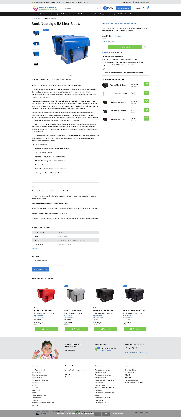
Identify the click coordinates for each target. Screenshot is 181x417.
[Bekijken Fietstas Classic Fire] (105, 119)
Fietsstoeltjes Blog (101, 402)
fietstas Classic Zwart (118, 85)
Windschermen (83, 14)
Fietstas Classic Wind (118, 111)
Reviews (69, 79)
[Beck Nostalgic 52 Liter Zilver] (75, 295)
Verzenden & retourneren (40, 380)
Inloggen (68, 374)
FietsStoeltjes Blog (123, 8)
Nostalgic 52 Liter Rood (43, 310)
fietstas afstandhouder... (119, 93)
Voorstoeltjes (44, 14)
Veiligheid (35, 400)
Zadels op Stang (123, 14)
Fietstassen (133, 14)
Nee (106, 413)
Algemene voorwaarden (39, 375)
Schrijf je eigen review (40, 269)
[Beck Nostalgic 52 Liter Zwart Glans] (134, 295)
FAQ (48, 79)
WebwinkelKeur (144, 2)
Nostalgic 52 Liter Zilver (72, 310)
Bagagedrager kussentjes (108, 14)
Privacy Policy (36, 390)
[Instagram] (133, 348)
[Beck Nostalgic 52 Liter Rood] (46, 295)
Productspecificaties (58, 79)
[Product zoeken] (97, 8)
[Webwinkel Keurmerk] (108, 8)
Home (39, 18)
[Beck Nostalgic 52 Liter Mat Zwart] (105, 295)
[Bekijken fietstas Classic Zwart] (105, 85)
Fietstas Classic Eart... (118, 102)
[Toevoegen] (146, 84)
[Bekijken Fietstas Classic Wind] (105, 111)
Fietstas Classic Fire (117, 119)
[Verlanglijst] (143, 8)
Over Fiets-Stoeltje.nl (38, 370)
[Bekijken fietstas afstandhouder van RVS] (105, 94)
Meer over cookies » (118, 413)
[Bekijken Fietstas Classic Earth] (105, 102)
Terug (35, 18)
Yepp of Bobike (100, 385)
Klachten (34, 385)
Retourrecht (35, 382)
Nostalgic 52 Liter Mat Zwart (103, 310)
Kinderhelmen (94, 14)
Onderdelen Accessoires (69, 14)
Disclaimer (35, 387)
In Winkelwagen (125, 47)
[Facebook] (126, 348)
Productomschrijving (38, 79)
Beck (107, 23)
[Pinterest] (136, 348)
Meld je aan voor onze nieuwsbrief (136, 352)
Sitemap (34, 392)
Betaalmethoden (37, 377)
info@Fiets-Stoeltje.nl (136, 382)
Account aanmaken (71, 377)
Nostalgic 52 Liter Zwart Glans (134, 310)
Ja (98, 413)
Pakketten (35, 14)
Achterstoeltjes (54, 14)
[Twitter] (129, 348)
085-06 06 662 (133, 380)
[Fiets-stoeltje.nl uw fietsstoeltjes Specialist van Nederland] (46, 8)
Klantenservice (126, 2)
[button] (69, 75)
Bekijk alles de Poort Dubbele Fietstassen (123, 23)
